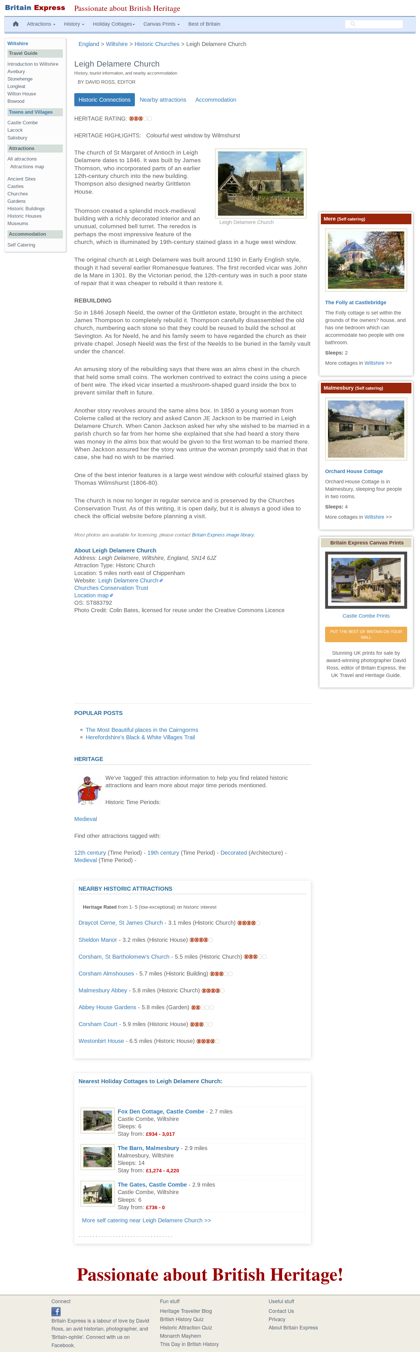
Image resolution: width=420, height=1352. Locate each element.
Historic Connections (105, 100)
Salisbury (17, 138)
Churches (17, 194)
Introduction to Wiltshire (32, 64)
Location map (91, 595)
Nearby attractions (163, 100)
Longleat (16, 86)
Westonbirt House (101, 1041)
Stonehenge (20, 79)
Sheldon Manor (98, 940)
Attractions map (27, 166)
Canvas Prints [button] (160, 24)
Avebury (16, 71)
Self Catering (21, 245)
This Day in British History (189, 1343)
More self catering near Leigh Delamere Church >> (146, 1220)
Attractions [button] (40, 24)
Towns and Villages (31, 112)
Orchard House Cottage (354, 471)
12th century (90, 853)
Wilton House (21, 94)
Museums (17, 223)
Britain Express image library (223, 535)
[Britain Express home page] (35, 8)
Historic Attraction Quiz (186, 1327)
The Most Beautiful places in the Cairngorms (142, 730)
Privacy (277, 1319)
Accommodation (215, 100)
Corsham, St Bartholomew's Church (124, 957)
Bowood (15, 101)
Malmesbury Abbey (103, 990)
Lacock (15, 130)
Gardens (16, 201)
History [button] (72, 24)
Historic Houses (24, 216)
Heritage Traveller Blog (186, 1310)
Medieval (85, 819)
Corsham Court (98, 1024)
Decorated (234, 853)
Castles (15, 186)
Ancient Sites (21, 179)
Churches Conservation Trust (111, 588)
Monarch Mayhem (180, 1335)
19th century (163, 853)
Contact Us (281, 1310)
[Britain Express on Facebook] (56, 1310)
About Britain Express (293, 1327)
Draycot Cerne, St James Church (121, 923)
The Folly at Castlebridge (355, 302)
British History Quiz (182, 1319)
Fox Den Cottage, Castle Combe (161, 1111)
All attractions (22, 159)
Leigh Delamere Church (128, 580)
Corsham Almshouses (106, 973)
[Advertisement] (192, 663)
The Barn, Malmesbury (148, 1148)
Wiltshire (17, 43)
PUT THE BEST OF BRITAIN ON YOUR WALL (366, 634)
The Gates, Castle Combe (152, 1184)
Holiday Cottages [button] (112, 24)
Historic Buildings (26, 208)
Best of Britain (204, 24)
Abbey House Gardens (107, 1007)
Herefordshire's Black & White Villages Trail (140, 737)
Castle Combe (22, 122)
